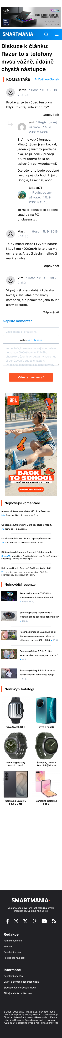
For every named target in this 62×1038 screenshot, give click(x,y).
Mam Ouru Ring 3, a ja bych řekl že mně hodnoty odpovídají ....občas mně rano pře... (30, 557)
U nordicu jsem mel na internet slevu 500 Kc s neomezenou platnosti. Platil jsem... (24, 573)
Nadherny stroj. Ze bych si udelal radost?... (23, 542)
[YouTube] (44, 922)
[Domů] (19, 34)
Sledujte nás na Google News (20, 987)
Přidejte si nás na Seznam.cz (20, 993)
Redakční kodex (12, 952)
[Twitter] (25, 922)
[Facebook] (7, 922)
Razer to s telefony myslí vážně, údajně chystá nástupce (27, 61)
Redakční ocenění (13, 976)
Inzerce (8, 946)
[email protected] (49, 1022)
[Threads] (35, 922)
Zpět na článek (48, 79)
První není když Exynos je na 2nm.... (20, 515)
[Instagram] (16, 922)
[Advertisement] (31, 845)
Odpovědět (51, 115)
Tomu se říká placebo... (14, 529)
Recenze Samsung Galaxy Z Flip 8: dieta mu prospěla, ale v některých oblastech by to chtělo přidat (38, 636)
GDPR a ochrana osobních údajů (21, 981)
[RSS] (54, 922)
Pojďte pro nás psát (14, 957)
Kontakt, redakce (13, 940)
